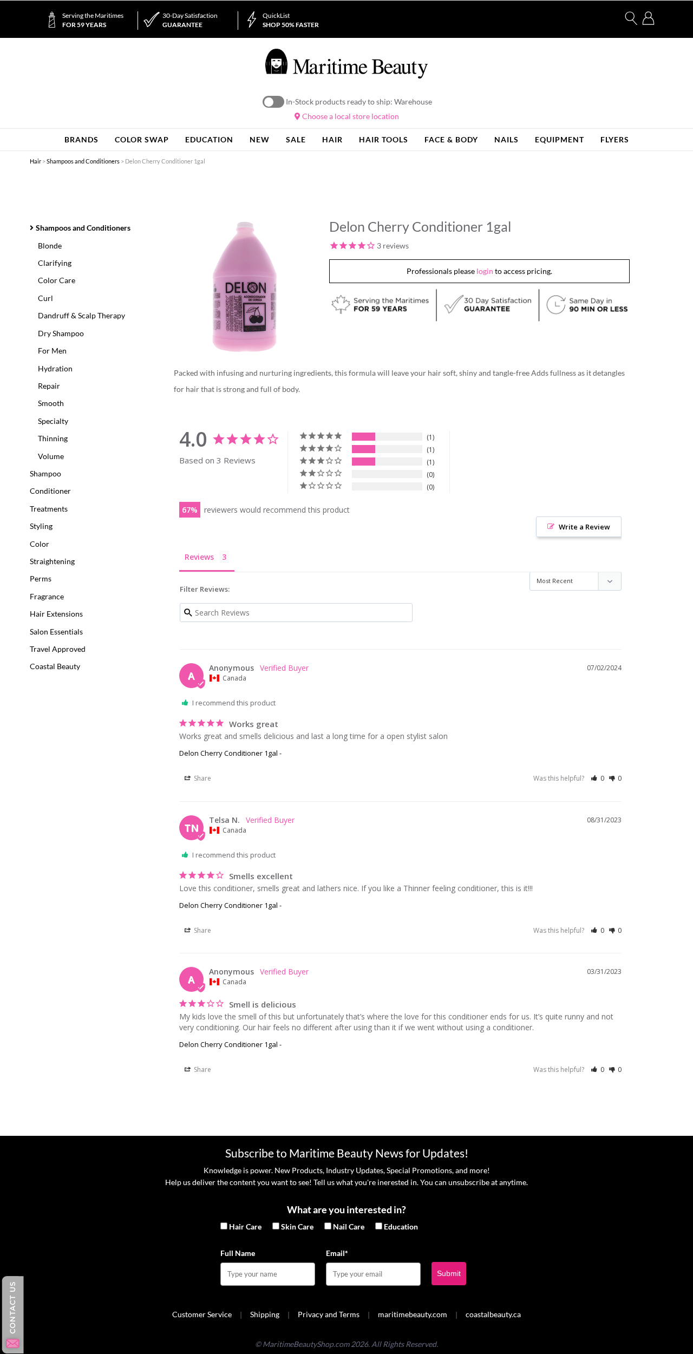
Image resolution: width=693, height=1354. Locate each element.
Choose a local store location (349, 116)
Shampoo (45, 473)
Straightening (52, 561)
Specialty (53, 421)
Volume (51, 456)
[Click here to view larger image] (244, 287)
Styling (41, 526)
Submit (449, 1273)
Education (401, 1226)
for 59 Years (92, 20)
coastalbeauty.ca (493, 1314)
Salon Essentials (56, 631)
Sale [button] (296, 139)
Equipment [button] (559, 139)
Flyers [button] (614, 139)
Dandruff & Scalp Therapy (81, 315)
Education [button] (209, 139)
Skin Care (297, 1226)
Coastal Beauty (55, 666)
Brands (81, 139)
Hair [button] (332, 139)
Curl (45, 298)
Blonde (50, 245)
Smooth (51, 403)
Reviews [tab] (199, 557)
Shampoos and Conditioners (83, 161)
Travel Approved (58, 648)
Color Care (56, 280)
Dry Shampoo (61, 333)
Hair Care (245, 1226)
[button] (597, 778)
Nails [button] (506, 139)
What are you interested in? (346, 1209)
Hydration (55, 368)
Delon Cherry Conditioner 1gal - (230, 753)
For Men (52, 350)
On (273, 102)
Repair (49, 385)
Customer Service (202, 1314)
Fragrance (47, 596)
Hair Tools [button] (383, 139)
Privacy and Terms (328, 1314)
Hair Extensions (56, 613)
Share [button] (201, 778)
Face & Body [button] (451, 139)
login (484, 271)
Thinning (53, 438)
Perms (40, 578)
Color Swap (142, 139)
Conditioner (50, 490)
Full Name (237, 1253)
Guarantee (190, 20)
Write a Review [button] (584, 527)
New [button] (260, 139)
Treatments (49, 508)
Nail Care (348, 1226)
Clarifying (54, 262)
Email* (337, 1253)
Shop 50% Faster (291, 20)
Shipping (264, 1314)
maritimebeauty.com (412, 1314)
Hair (35, 161)
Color (39, 543)
